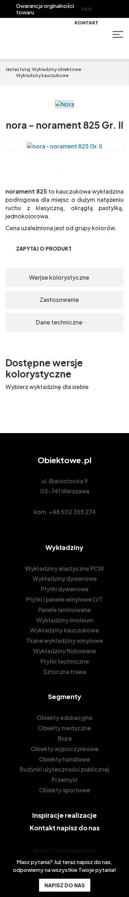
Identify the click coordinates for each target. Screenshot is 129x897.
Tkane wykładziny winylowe (64, 640)
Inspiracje (64, 815)
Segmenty (64, 696)
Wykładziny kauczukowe (64, 630)
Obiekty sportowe (64, 790)
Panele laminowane (64, 609)
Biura (65, 738)
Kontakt (87, 22)
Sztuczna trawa (64, 671)
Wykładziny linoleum (64, 620)
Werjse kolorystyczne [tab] (59, 277)
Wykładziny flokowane (64, 651)
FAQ (86, 9)
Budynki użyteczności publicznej (64, 769)
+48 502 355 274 (72, 512)
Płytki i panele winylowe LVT (64, 599)
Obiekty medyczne (64, 728)
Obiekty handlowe (64, 759)
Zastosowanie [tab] (59, 299)
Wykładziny (64, 547)
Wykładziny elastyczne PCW (64, 568)
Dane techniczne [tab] (59, 322)
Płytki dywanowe (65, 589)
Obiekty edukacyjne (64, 717)
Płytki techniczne (64, 661)
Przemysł (64, 779)
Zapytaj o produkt (44, 248)
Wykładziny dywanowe (65, 578)
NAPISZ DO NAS (64, 885)
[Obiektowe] (48, 34)
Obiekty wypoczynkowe (65, 749)
